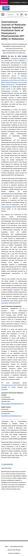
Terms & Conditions (14, 553)
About (6, 546)
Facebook (4, 389)
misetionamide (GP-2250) (9, 91)
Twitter (13, 387)
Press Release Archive (16, 546)
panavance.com (9, 385)
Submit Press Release (14, 550)
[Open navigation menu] (2, 14)
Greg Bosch (4, 303)
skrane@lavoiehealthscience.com (11, 416)
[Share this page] (26, 14)
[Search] (18, 14)
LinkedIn (20, 387)
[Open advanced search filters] (21, 14)
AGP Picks (4, 2)
